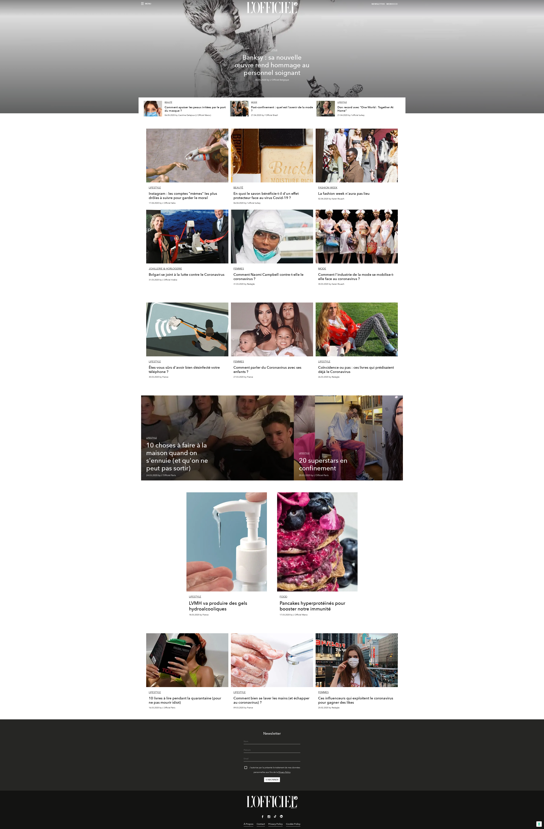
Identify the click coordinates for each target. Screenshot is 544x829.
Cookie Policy (293, 824)
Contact (261, 824)
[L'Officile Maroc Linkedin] (281, 817)
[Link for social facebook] (262, 817)
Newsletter (378, 4)
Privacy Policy (284, 772)
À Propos (248, 824)
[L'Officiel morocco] (272, 8)
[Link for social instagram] (268, 817)
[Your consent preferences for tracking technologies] (539, 824)
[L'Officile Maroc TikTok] (275, 817)
